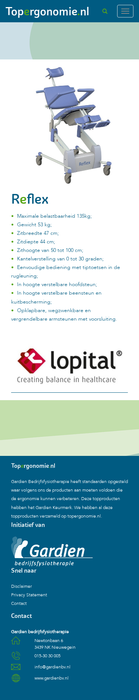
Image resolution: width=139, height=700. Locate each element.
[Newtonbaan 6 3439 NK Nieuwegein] (15, 643)
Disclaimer (21, 586)
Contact (19, 603)
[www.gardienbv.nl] (15, 681)
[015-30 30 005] (15, 658)
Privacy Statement (29, 595)
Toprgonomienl (47, 11)
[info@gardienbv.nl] (15, 670)
